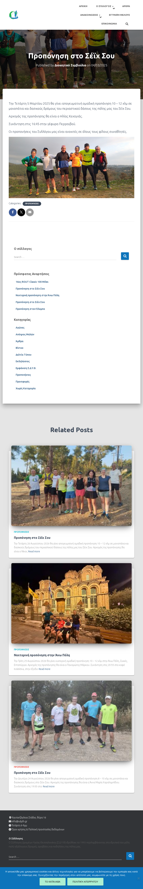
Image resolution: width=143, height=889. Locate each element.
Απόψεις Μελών (25, 334)
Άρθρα (19, 341)
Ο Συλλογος (104, 6)
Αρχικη (83, 6)
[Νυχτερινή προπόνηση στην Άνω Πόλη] (71, 603)
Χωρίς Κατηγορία (26, 388)
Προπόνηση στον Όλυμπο (30, 309)
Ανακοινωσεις (89, 15)
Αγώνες (20, 327)
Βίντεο (19, 347)
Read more (34, 551)
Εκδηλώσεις (23, 361)
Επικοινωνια (109, 23)
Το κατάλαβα (52, 881)
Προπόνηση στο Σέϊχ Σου (30, 288)
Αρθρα (126, 6)
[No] (138, 878)
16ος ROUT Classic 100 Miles (32, 281)
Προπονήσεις (32, 204)
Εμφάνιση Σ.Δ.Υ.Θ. (26, 368)
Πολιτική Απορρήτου (85, 881)
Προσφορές (22, 381)
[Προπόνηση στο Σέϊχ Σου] (71, 485)
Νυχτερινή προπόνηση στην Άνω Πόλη (37, 295)
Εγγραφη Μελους (119, 15)
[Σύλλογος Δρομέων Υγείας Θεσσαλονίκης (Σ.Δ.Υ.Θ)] (13, 14)
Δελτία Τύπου (23, 354)
